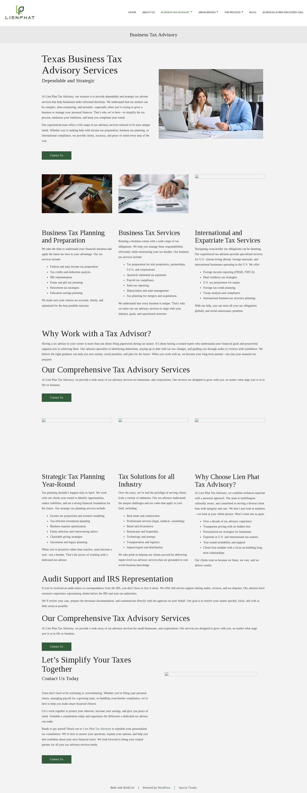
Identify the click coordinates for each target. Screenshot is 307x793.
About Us (148, 12)
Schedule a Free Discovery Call (283, 12)
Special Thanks (188, 787)
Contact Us (56, 155)
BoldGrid (128, 787)
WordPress (164, 787)
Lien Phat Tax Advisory (97, 728)
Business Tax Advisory (175, 12)
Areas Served (207, 12)
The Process (232, 12)
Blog (252, 12)
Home (132, 12)
